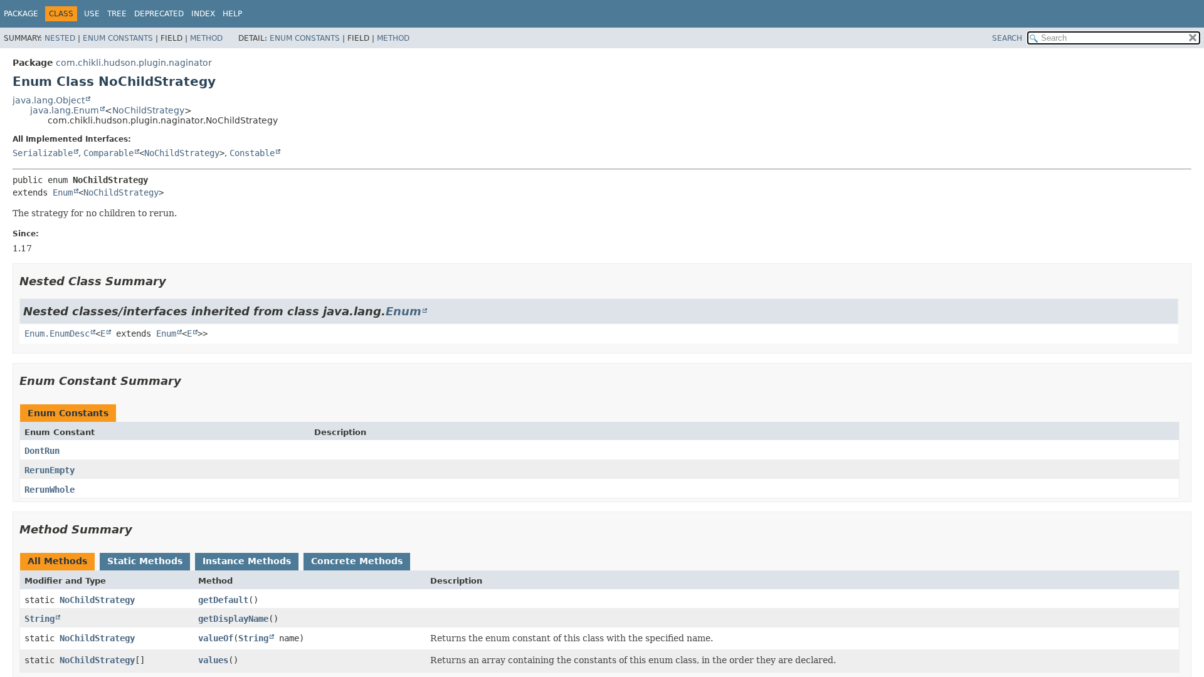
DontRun (42, 451)
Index (203, 13)
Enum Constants (118, 38)
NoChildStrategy (148, 110)
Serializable (43, 153)
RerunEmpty (49, 470)
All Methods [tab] (57, 561)
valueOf (215, 638)
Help (232, 13)
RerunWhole (49, 490)
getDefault (223, 600)
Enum (63, 192)
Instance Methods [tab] (247, 561)
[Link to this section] (175, 281)
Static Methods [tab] (144, 561)
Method (206, 38)
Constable (252, 153)
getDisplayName (233, 619)
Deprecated (159, 13)
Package (21, 13)
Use (92, 13)
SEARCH (1007, 38)
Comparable (108, 153)
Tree (117, 13)
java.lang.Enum (64, 110)
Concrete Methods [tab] (357, 561)
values (213, 660)
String (39, 619)
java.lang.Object (49, 100)
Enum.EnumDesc (57, 333)
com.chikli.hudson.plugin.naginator (134, 63)
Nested (60, 38)
